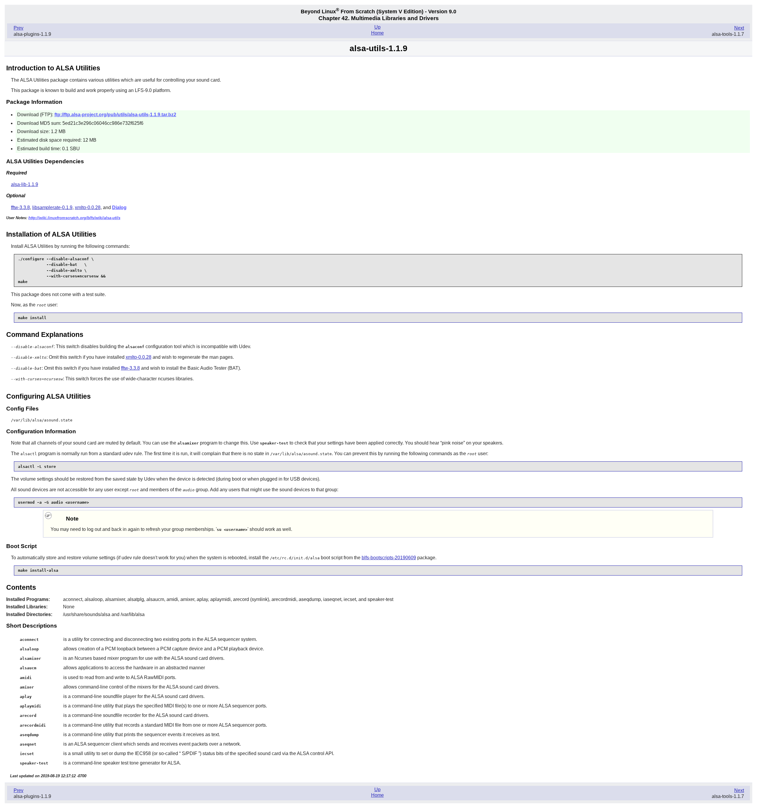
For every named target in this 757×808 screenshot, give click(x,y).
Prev (18, 27)
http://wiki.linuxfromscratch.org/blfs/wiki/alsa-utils (74, 218)
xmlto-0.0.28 (88, 207)
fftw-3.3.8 (20, 207)
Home (377, 32)
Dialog (119, 207)
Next (739, 27)
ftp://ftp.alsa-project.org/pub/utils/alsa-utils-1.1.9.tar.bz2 (115, 114)
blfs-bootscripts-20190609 (389, 557)
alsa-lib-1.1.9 (24, 184)
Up (377, 27)
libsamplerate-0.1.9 (52, 207)
